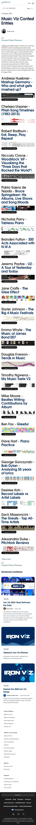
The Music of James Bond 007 (16, 333)
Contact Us (28, 799)
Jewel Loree (10, 31)
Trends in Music (13, 358)
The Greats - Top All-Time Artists (17, 520)
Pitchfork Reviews (15, 543)
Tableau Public (12, 8)
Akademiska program (10, 754)
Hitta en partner (8, 766)
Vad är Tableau (8, 711)
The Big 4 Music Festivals (17, 311)
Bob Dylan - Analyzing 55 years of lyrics (16, 469)
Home (4, 8)
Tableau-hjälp (7, 784)
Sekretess (28, 802)
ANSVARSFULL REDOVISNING (10, 806)
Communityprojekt (9, 748)
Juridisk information (9, 802)
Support (6, 775)
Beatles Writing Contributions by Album (14, 403)
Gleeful (23, 424)
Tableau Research (9, 723)
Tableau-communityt (10, 733)
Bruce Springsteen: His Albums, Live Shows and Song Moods (16, 196)
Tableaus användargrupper (11, 739)
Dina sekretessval (19, 809)
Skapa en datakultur (9, 717)
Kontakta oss (7, 726)
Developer (20, 799)
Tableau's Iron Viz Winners (15, 652)
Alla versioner (7, 787)
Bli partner (7, 769)
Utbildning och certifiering (11, 781)
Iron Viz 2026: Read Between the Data (16, 604)
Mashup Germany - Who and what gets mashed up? (16, 86)
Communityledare (9, 742)
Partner (6, 763)
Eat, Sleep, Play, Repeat (13, 137)
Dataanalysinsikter (9, 720)
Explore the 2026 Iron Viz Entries (14, 690)
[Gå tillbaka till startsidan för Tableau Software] (7, 2)
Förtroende (8, 799)
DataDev (6, 745)
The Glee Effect (14, 290)
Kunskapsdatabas (9, 778)
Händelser (6, 757)
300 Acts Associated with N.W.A (18, 243)
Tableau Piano (12, 223)
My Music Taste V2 (15, 379)
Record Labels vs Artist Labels (14, 496)
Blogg (14, 799)
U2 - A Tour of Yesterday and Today (17, 267)
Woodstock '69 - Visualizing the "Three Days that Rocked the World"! (16, 165)
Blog (7, 8)
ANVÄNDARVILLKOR (20, 802)
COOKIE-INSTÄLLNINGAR (25, 806)
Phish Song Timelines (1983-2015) (17, 112)
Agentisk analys (8, 714)
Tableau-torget (8, 751)
